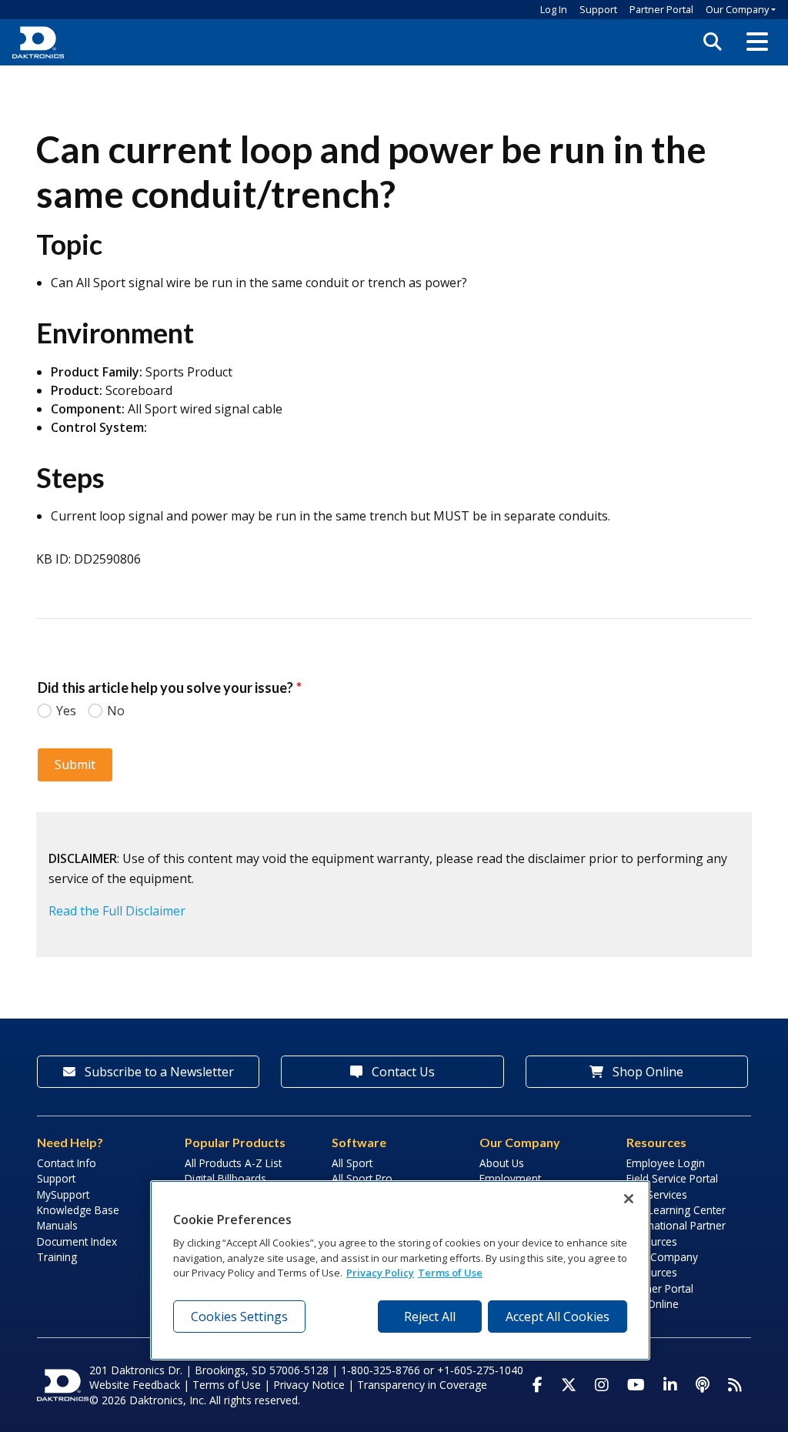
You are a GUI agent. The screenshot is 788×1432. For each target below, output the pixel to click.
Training (57, 1257)
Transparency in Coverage (422, 1384)
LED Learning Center (676, 1210)
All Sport (352, 1163)
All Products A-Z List (233, 1163)
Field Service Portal (672, 1178)
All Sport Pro (362, 1178)
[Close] (629, 1199)
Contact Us (402, 1071)
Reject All (430, 1316)
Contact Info (66, 1163)
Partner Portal (661, 9)
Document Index (77, 1241)
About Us (501, 1163)
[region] (400, 1270)
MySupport (63, 1194)
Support (598, 9)
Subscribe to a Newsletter (158, 1071)
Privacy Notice (309, 1384)
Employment (510, 1178)
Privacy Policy (380, 1273)
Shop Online (646, 1071)
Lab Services (656, 1194)
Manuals (57, 1225)
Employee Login (665, 1163)
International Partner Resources (676, 1233)
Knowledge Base (78, 1210)
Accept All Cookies (557, 1316)
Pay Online (652, 1303)
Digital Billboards (225, 1178)
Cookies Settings (239, 1316)
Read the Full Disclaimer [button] (116, 910)
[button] (757, 42)
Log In (553, 9)
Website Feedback (134, 1384)
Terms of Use (226, 1384)
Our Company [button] (737, 9)
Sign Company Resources (662, 1265)
